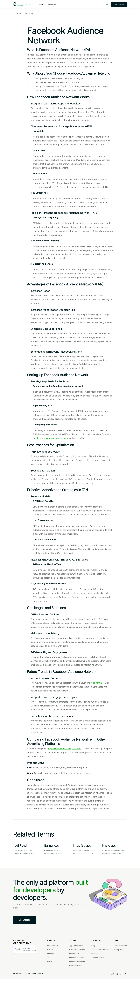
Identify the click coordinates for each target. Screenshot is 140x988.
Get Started (119, 4)
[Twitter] (125, 973)
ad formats (98, 683)
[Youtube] (112, 973)
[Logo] (18, 4)
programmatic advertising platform (64, 748)
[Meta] (121, 973)
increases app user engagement (53, 438)
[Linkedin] (116, 973)
